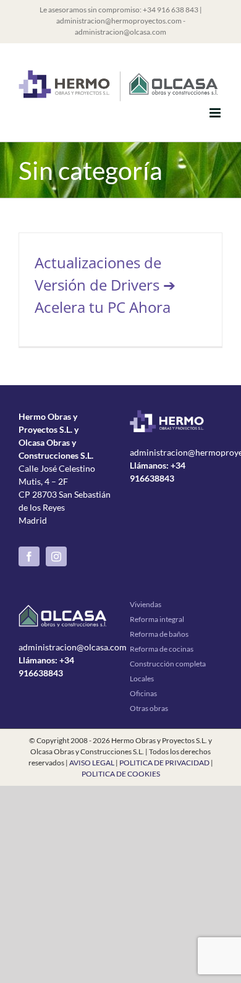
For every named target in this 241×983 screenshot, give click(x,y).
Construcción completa (168, 663)
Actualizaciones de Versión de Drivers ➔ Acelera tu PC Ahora (105, 284)
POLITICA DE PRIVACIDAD (164, 762)
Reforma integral (157, 619)
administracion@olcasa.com (120, 31)
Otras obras (149, 708)
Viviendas (145, 604)
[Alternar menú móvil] (215, 112)
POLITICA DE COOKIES (121, 773)
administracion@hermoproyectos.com (119, 20)
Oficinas (143, 693)
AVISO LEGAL (91, 762)
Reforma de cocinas (161, 648)
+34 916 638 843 (170, 9)
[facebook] (29, 556)
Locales (142, 678)
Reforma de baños (159, 634)
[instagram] (56, 556)
